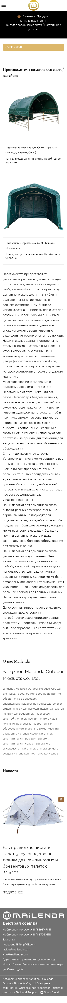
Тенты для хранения (33, 20)
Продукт (42, 16)
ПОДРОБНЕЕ (13, 892)
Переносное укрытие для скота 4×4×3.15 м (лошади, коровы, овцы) (31, 150)
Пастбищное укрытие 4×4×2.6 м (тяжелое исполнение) (30, 245)
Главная (28, 16)
